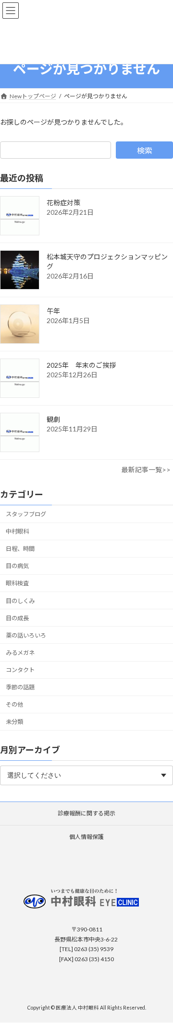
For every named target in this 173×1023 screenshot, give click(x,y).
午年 (53, 311)
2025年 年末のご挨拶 (81, 365)
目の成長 (17, 618)
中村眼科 (17, 531)
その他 (14, 704)
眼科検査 (17, 583)
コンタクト (20, 670)
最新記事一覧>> (146, 469)
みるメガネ (20, 652)
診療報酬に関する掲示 (86, 813)
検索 (144, 150)
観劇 (53, 419)
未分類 (14, 721)
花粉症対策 (63, 202)
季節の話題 (20, 687)
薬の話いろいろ (26, 635)
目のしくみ (20, 600)
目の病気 (17, 566)
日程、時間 (20, 548)
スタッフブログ (26, 514)
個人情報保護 (86, 836)
